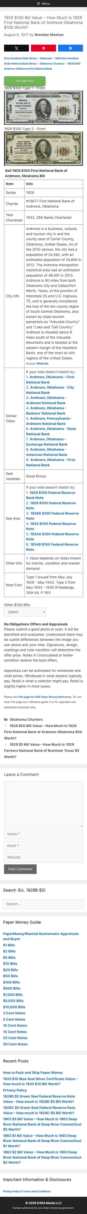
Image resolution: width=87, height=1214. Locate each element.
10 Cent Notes (15, 1025)
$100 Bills (11, 982)
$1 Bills (9, 945)
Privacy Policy (15, 1090)
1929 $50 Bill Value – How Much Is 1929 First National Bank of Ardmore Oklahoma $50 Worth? (43, 732)
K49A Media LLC (49, 1203)
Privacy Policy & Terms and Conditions (27, 1191)
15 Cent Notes (15, 1032)
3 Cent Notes (14, 1013)
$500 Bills (11, 988)
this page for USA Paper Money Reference (45, 696)
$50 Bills (10, 976)
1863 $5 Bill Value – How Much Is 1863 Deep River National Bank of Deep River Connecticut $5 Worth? (42, 1124)
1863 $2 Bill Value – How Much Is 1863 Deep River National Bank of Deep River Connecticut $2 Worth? (42, 1157)
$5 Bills (9, 957)
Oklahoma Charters (26, 719)
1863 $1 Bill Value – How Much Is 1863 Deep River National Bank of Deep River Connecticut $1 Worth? (42, 1141)
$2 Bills (9, 951)
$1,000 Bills (13, 995)
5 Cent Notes (14, 1019)
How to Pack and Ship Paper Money (33, 1073)
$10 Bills (10, 964)
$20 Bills (10, 970)
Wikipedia (42, 363)
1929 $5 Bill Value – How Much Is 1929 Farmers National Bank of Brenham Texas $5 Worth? (41, 750)
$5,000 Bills (13, 1001)
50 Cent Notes (15, 1044)
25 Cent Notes (15, 1038)
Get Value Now (24, 80)
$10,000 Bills (14, 1007)
